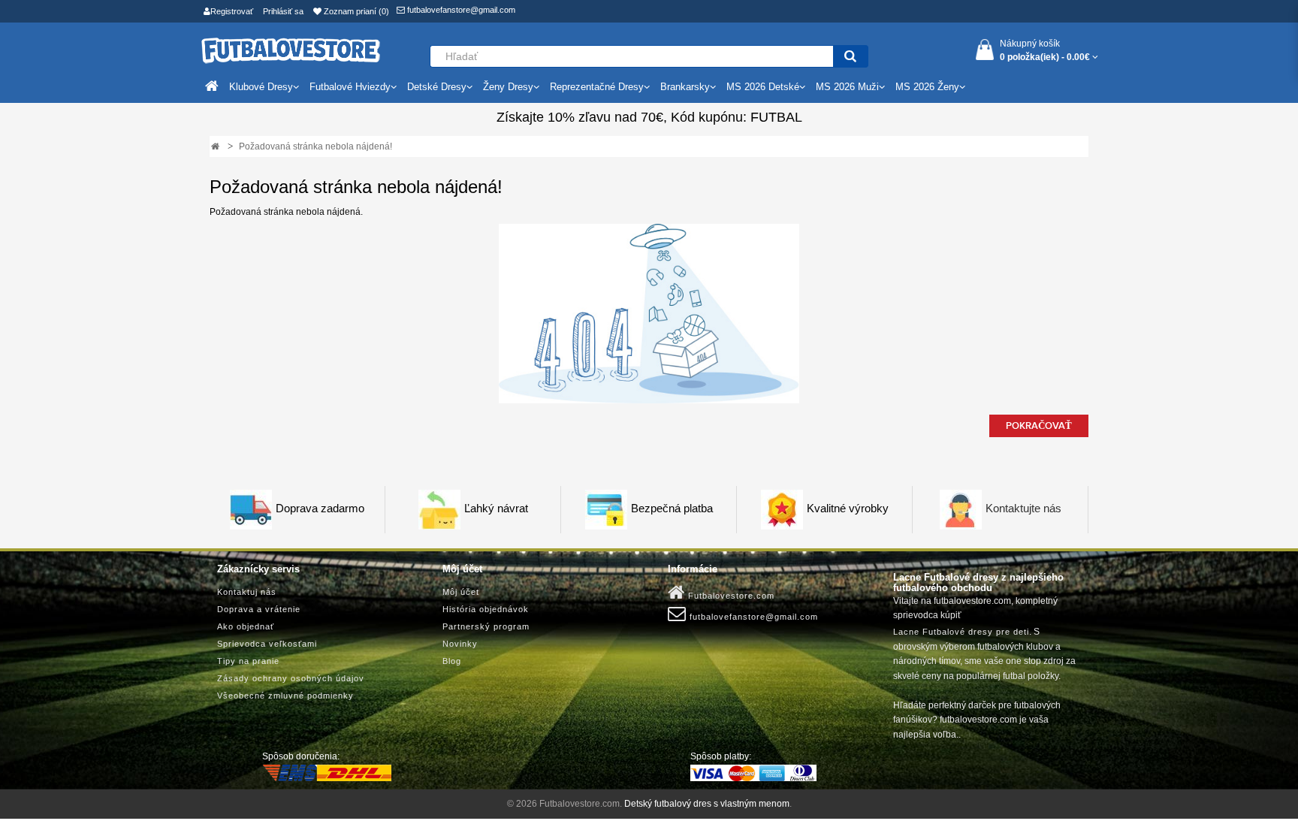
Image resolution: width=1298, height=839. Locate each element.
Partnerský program (486, 626)
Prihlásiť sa (283, 11)
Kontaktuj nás (246, 591)
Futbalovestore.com (729, 595)
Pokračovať (1039, 426)
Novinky (460, 643)
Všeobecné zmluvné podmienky (285, 695)
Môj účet (460, 591)
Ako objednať (245, 626)
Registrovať (231, 11)
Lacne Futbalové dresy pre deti (961, 631)
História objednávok (485, 609)
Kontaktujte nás (1023, 508)
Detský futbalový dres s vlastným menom (706, 803)
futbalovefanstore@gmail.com (460, 9)
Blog (451, 660)
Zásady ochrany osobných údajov (290, 678)
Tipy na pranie (248, 660)
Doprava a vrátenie (258, 609)
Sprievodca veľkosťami (267, 643)
